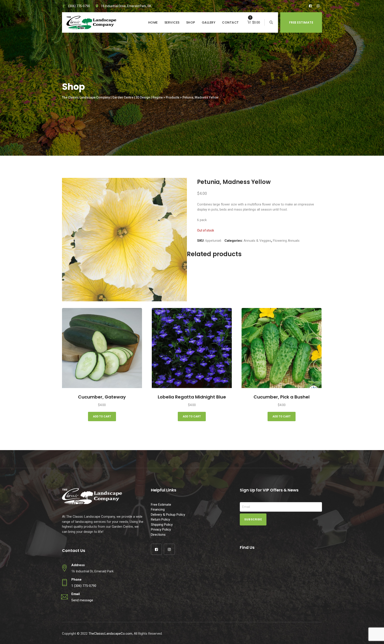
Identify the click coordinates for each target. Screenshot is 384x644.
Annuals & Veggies (257, 241)
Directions (158, 535)
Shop (190, 22)
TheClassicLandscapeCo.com (110, 634)
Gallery (209, 22)
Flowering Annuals (286, 241)
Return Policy (160, 519)
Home (153, 22)
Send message (82, 600)
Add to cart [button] (102, 416)
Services (172, 22)
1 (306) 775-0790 (83, 586)
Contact (230, 22)
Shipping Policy (162, 525)
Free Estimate (301, 22)
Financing (158, 509)
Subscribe (253, 519)
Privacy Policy (161, 529)
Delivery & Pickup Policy (168, 515)
